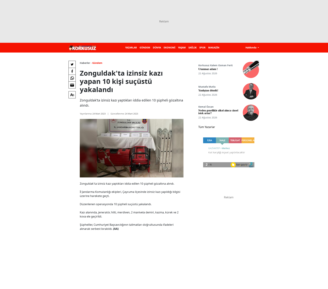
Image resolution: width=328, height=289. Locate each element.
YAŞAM (182, 47)
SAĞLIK (192, 47)
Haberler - (86, 63)
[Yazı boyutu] (72, 94)
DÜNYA (157, 47)
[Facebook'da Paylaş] (72, 71)
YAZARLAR (131, 47)
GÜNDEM (145, 47)
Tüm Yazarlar (206, 127)
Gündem (97, 63)
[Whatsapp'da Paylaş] (72, 78)
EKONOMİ (169, 47)
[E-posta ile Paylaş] (72, 84)
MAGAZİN (213, 47)
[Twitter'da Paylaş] (72, 64)
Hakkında (251, 47)
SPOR (202, 47)
